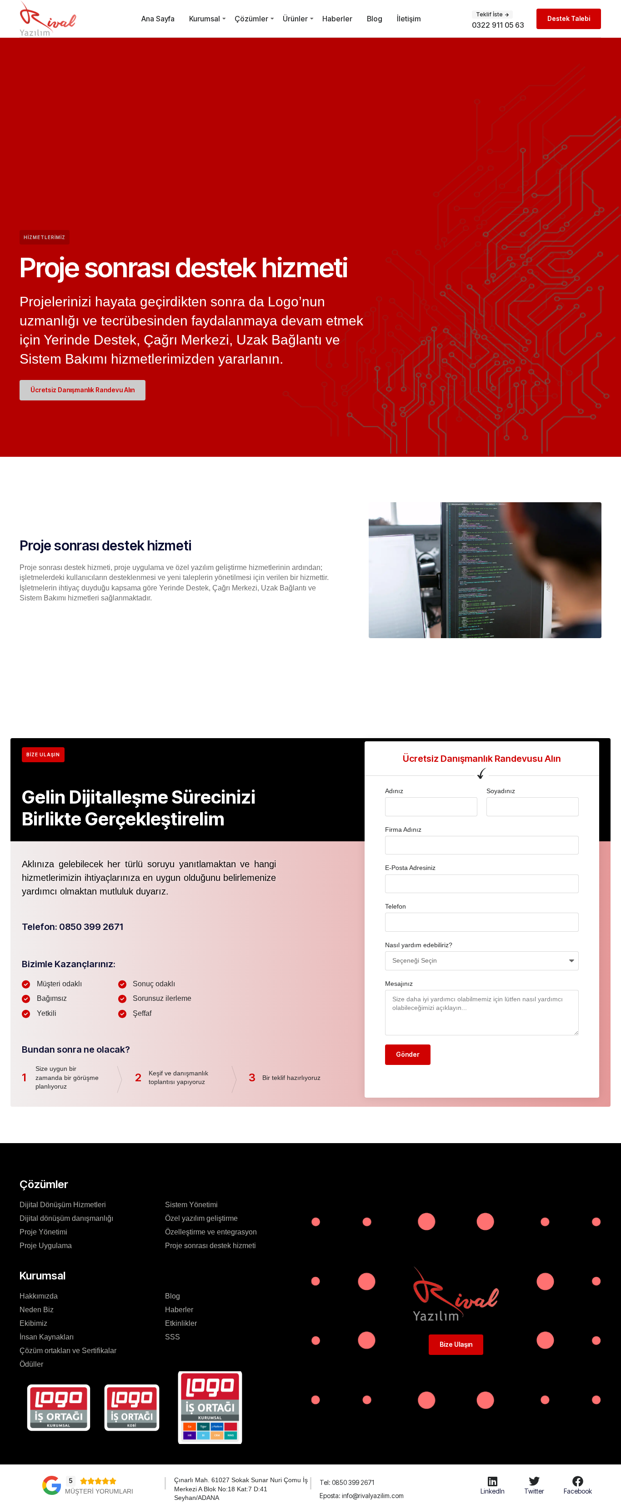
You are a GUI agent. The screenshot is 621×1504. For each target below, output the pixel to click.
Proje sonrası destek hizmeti (210, 1245)
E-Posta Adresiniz (410, 867)
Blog (374, 18)
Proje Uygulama (46, 1245)
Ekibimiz (33, 1323)
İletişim (409, 18)
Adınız (394, 790)
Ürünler (295, 18)
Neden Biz (37, 1310)
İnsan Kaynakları (47, 1337)
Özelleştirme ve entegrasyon (211, 1232)
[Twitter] (534, 1481)
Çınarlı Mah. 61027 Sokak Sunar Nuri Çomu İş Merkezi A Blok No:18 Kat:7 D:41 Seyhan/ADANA (241, 1488)
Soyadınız (500, 790)
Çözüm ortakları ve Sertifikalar (68, 1350)
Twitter (534, 1491)
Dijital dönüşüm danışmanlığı (66, 1218)
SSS (172, 1337)
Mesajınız (399, 983)
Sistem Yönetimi (191, 1205)
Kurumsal (204, 18)
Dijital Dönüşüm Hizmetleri (63, 1205)
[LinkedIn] (492, 1481)
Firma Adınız (403, 829)
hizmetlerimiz (44, 237)
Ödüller (31, 1364)
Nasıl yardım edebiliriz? (418, 945)
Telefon (395, 906)
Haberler (337, 18)
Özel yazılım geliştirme (201, 1218)
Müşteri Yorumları (99, 1491)
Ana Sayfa (158, 18)
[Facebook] (577, 1481)
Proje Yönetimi (43, 1232)
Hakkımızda (39, 1296)
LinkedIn (493, 1491)
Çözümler (251, 18)
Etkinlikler (181, 1323)
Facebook (578, 1491)
